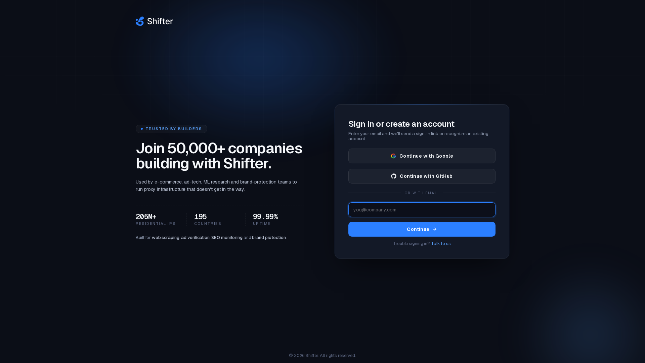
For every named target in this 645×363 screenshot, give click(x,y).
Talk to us (441, 243)
